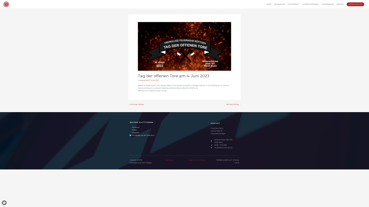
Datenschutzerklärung (197, 160)
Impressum (169, 160)
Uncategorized (143, 80)
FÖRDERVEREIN (328, 4)
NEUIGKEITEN (279, 4)
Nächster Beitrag (233, 104)
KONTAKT (340, 4)
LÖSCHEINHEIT (293, 4)
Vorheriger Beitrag (136, 104)
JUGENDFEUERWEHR (310, 4)
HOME (268, 4)
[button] (355, 4)
